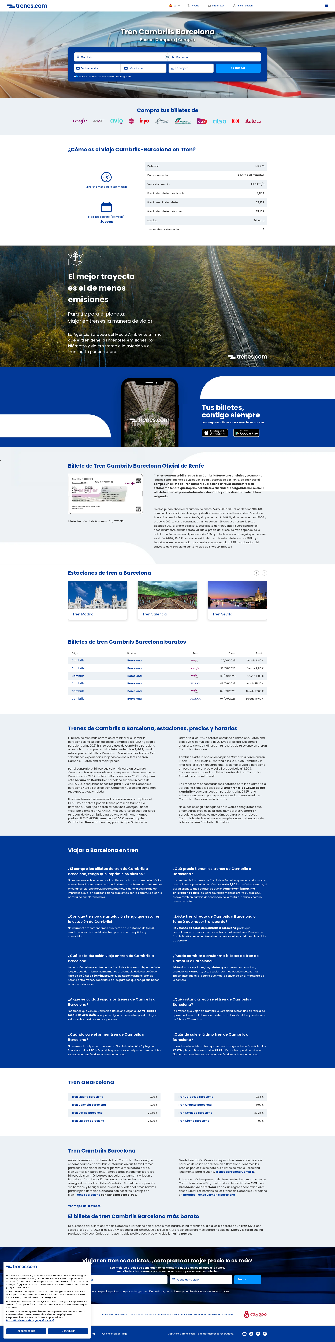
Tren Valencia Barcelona (89, 1105)
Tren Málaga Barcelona (88, 1121)
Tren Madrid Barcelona (87, 1097)
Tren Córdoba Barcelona (195, 1113)
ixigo (124, 1333)
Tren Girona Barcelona (193, 1121)
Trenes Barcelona (87, 1195)
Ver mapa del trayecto (84, 1206)
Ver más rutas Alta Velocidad (229, 573)
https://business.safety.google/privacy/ (30, 1320)
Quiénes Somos (111, 1333)
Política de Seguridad (193, 1314)
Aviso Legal (214, 1314)
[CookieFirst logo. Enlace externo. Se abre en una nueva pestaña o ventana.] (21, 1266)
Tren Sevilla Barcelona (87, 1113)
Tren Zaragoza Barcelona (195, 1097)
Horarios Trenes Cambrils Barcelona (209, 1195)
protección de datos (152, 1291)
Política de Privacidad (114, 1314)
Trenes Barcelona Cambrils (234, 1172)
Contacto (227, 1314)
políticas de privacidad (124, 1291)
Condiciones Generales (142, 1314)
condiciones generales (180, 1291)
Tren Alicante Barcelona (195, 1105)
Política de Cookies (169, 1314)
